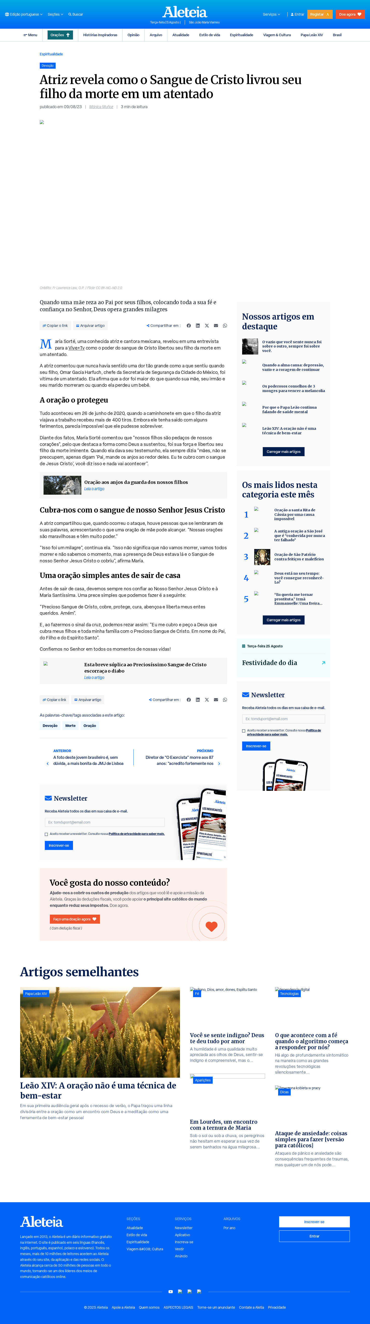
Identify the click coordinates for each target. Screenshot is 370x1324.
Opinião (133, 34)
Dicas (284, 1092)
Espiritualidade (241, 34)
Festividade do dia (269, 663)
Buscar (77, 14)
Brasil (337, 34)
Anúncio (181, 1256)
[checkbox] (46, 834)
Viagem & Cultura (277, 34)
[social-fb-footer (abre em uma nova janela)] (180, 1291)
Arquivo (156, 34)
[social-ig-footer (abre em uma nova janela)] (199, 1291)
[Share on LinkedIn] (198, 326)
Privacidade (277, 1307)
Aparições (203, 1080)
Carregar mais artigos (284, 451)
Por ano (229, 1228)
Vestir (179, 1249)
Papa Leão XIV (312, 34)
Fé (197, 993)
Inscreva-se (184, 1242)
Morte (70, 725)
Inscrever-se (59, 845)
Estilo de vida (209, 34)
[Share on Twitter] (207, 326)
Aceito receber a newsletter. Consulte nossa (107, 834)
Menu (32, 34)
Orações (57, 34)
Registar (317, 14)
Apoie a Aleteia (123, 1307)
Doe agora (347, 14)
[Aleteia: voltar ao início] (185, 11)
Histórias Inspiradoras (100, 34)
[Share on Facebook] (189, 326)
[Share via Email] (216, 326)
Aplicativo (182, 1235)
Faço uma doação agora (71, 919)
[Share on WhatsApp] (225, 326)
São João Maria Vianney (204, 22)
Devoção (50, 725)
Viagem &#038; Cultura (145, 1249)
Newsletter (184, 1228)
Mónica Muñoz (101, 106)
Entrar (299, 14)
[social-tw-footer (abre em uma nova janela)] (190, 1291)
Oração (90, 725)
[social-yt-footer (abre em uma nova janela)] (170, 1291)
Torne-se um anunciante (216, 1307)
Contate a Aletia (251, 1307)
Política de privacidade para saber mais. (137, 834)
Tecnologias (289, 993)
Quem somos (149, 1307)
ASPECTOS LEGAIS (178, 1307)
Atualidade (180, 34)
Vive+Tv (76, 348)
